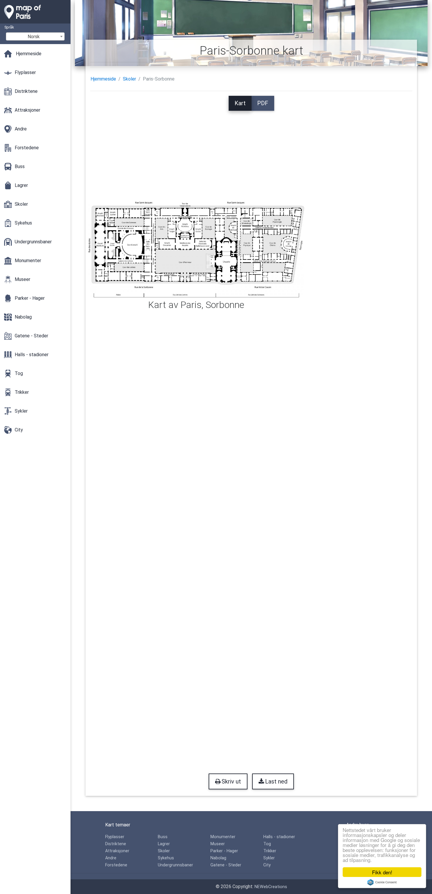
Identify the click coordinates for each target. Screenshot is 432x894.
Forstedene (116, 865)
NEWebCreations (270, 886)
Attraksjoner (117, 850)
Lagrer (164, 843)
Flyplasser (114, 836)
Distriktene (115, 843)
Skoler (129, 79)
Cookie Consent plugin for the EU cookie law (382, 882)
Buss (163, 836)
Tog (267, 843)
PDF (262, 103)
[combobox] (35, 36)
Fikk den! (382, 872)
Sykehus (166, 858)
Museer (217, 843)
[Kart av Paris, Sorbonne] (196, 249)
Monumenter (222, 836)
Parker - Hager (224, 850)
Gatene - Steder (225, 865)
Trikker (269, 850)
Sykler (269, 858)
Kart (240, 103)
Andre (110, 858)
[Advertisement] (251, 152)
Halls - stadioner (279, 836)
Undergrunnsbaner (175, 865)
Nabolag (218, 858)
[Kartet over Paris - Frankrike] (35, 20)
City (267, 865)
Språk (9, 27)
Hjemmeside (103, 79)
